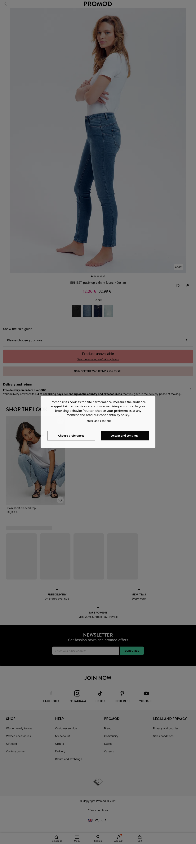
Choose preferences (71, 435)
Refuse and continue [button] (98, 421)
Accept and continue (124, 435)
